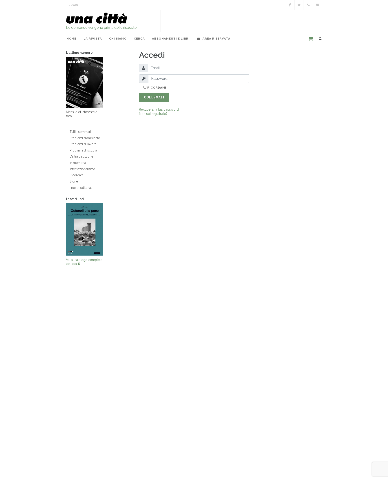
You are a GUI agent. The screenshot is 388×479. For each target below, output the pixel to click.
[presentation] (62, 229)
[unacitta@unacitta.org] (317, 5)
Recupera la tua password (159, 109)
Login (73, 5)
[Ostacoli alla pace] (84, 229)
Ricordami (156, 87)
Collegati (154, 97)
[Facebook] (289, 5)
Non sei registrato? (153, 114)
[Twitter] (299, 5)
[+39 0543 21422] (308, 5)
